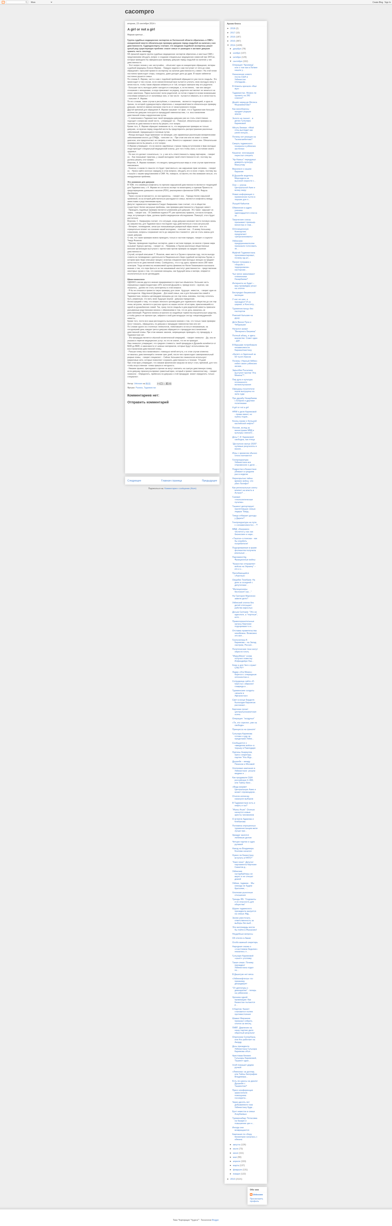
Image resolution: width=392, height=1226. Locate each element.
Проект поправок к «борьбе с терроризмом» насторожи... (241, 266)
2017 (233, 32)
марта (236, 1165)
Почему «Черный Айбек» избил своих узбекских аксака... (244, 363)
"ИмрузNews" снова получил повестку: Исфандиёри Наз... (243, 658)
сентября (238, 61)
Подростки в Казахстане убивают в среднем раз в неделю (244, 471)
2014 (233, 45)
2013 (233, 1179)
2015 (233, 41)
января (237, 1173)
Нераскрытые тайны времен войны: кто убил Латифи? (242, 481)
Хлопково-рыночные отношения (242, 893)
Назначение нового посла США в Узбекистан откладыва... (242, 78)
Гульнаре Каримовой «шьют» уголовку (242, 957)
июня (236, 1153)
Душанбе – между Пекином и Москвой (243, 762)
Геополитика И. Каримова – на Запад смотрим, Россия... (244, 642)
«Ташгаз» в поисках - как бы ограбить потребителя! (244, 541)
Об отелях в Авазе (241, 938)
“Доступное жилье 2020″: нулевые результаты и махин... (244, 446)
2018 (233, 28)
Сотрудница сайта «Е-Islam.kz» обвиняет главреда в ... (243, 684)
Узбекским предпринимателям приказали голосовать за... (244, 245)
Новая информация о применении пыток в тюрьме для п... (243, 197)
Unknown (258, 1194)
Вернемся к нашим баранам (241, 170)
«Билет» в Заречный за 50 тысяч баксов (244, 355)
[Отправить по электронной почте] (158, 383)
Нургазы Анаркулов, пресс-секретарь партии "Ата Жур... (242, 754)
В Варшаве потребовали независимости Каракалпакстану (244, 347)
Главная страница (171, 480)
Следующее (134, 480)
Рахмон (139, 387)
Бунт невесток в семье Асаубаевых (243, 1112)
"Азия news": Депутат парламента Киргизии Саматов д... (244, 864)
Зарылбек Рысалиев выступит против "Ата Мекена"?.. (244, 373)
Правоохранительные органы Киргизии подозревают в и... (243, 624)
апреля (237, 1161)
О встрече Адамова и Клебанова (243, 820)
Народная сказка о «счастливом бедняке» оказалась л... (245, 949)
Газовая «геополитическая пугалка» (242, 499)
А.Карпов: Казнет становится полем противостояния (242, 1011)
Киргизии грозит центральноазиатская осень (244, 712)
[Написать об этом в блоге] (161, 383)
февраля (238, 1169)
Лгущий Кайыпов (240, 203)
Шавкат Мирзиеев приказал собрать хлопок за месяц (242, 1021)
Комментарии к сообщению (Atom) (180, 488)
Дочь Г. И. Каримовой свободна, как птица (243, 438)
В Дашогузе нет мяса (242, 974)
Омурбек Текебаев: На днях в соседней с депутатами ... (243, 582)
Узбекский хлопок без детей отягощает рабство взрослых (243, 605)
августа (237, 1144)
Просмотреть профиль (256, 1199)
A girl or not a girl (240, 407)
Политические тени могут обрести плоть (245, 650)
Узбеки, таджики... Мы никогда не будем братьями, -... (243, 885)
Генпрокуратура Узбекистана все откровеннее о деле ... (244, 462)
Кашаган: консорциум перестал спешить (243, 154)
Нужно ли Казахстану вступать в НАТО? (243, 856)
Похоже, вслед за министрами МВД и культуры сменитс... (243, 430)
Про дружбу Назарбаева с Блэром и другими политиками (244, 401)
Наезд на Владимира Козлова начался (243, 849)
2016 (233, 36)
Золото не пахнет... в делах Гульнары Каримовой (242, 121)
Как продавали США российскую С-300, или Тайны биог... (243, 780)
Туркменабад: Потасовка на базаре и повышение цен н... (244, 1120)
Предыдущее (209, 480)
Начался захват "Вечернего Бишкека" (244, 330)
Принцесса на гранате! (243, 729)
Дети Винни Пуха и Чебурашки (241, 323)
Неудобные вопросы (242, 934)
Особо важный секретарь (245, 942)
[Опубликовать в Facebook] (167, 383)
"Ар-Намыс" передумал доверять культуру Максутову (244, 162)
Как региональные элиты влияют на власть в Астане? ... (244, 490)
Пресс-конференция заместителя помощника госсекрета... (242, 1094)
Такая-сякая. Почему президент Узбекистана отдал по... (242, 966)
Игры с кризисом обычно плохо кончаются (244, 454)
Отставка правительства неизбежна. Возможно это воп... (244, 633)
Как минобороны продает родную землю (241, 111)
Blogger (215, 1220)
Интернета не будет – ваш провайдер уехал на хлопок (244, 286)
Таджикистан (150, 387)
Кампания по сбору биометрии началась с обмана (244, 1137)
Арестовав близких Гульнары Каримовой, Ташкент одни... (244, 1058)
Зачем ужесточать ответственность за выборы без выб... (243, 920)
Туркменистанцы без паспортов (242, 309)
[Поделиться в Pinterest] (170, 383)
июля (236, 1148)
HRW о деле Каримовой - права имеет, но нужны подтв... (244, 414)
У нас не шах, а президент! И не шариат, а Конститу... (243, 302)
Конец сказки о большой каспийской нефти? (244, 422)
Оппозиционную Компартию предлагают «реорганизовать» (242, 233)
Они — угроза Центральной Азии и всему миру (243, 187)
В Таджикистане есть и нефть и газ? (243, 804)
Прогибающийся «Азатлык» (240, 574)
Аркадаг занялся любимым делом (242, 836)
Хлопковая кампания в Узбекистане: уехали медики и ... (243, 771)
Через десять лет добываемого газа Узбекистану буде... (243, 1104)
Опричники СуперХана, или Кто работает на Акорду (244, 1039)
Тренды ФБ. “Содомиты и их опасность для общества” (244, 902)
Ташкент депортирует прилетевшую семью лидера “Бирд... (244, 509)
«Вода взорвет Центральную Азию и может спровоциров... (244, 789)
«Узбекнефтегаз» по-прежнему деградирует (242, 981)
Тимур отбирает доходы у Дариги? (244, 516)
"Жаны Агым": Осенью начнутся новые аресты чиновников (243, 812)
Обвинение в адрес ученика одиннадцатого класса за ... (244, 211)
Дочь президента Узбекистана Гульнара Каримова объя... (244, 1049)
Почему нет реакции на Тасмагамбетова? (244, 138)
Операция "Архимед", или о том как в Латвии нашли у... (244, 67)
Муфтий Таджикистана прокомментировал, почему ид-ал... (243, 255)
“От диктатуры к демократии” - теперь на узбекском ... (244, 990)
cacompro (139, 11)
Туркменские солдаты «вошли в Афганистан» (243, 693)
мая (235, 1157)
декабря (237, 48)
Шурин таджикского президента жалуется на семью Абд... (244, 911)
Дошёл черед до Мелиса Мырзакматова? (244, 103)
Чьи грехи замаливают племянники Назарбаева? (243, 276)
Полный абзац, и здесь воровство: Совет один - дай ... (244, 338)
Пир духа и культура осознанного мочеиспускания (242, 382)
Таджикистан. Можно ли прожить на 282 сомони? (244, 95)
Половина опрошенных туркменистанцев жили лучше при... (245, 828)
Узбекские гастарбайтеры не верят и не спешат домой (242, 875)
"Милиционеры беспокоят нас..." (242, 590)
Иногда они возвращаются (240, 1128)
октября (237, 57)
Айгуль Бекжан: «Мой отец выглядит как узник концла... (243, 130)
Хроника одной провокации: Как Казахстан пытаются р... (243, 1001)
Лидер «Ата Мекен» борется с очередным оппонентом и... (244, 674)
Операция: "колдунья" (243, 718)
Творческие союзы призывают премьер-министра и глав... (244, 222)
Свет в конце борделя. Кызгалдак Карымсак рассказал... (243, 702)
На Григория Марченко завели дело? (243, 597)
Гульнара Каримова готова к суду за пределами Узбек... (243, 736)
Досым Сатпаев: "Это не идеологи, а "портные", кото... (245, 614)
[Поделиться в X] (164, 383)
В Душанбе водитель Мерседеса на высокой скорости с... (244, 178)
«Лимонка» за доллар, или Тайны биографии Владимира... (244, 1074)
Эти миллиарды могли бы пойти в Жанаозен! (244, 928)
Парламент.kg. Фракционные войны (243, 558)
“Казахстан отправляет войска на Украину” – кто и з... (244, 566)
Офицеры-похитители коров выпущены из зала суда (243, 391)
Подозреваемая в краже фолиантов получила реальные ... (244, 550)
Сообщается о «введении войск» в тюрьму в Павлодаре (244, 745)
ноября (237, 53)
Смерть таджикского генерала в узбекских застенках (244, 146)
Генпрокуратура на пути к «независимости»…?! (245, 523)
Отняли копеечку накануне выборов (242, 797)
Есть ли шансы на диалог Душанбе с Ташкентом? (245, 1083)
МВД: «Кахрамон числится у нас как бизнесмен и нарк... (243, 531)
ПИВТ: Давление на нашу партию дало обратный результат (243, 1030)
